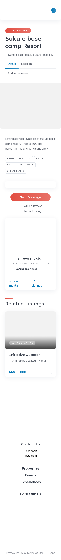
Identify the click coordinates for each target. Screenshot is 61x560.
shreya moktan (30, 258)
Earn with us (30, 494)
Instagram (30, 455)
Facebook (30, 451)
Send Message (30, 197)
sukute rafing (15, 171)
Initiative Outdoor (24, 354)
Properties (30, 468)
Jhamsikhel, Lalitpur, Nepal (29, 360)
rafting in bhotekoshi (20, 165)
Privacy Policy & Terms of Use (25, 552)
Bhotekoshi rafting (19, 158)
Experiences (30, 482)
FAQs (52, 552)
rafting (40, 158)
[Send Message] (50, 283)
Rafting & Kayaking (18, 30)
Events (30, 475)
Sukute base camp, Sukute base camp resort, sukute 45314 (32, 54)
